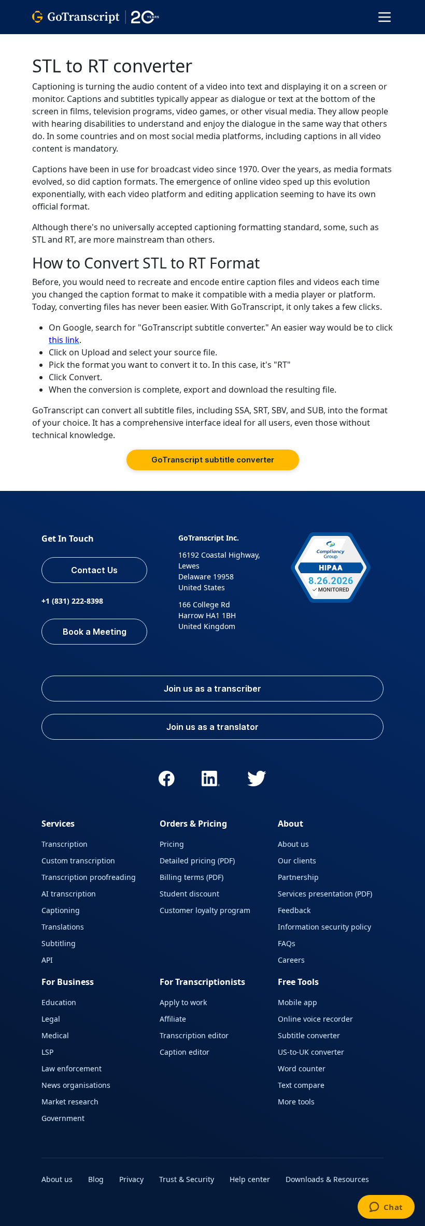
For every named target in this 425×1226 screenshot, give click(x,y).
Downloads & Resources (327, 1179)
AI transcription (68, 894)
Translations (62, 927)
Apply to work (183, 1002)
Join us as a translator (212, 727)
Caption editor (184, 1052)
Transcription (64, 844)
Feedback (294, 910)
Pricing (172, 844)
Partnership (298, 877)
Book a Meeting (94, 631)
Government (62, 1118)
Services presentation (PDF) (325, 894)
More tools (296, 1102)
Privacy (131, 1179)
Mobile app (297, 1002)
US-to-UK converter (311, 1052)
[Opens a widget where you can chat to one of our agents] (386, 1208)
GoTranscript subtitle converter (212, 460)
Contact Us (94, 570)
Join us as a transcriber (212, 688)
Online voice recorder (315, 1019)
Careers (291, 960)
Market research (69, 1102)
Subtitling (58, 943)
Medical (55, 1035)
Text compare (301, 1085)
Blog (96, 1179)
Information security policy (324, 927)
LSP (47, 1052)
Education (58, 1002)
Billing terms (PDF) (191, 877)
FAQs (286, 943)
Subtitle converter (309, 1035)
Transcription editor (194, 1035)
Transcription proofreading (88, 877)
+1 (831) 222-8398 (72, 601)
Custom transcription (78, 860)
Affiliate (173, 1019)
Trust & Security (186, 1179)
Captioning (60, 910)
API (47, 960)
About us (293, 844)
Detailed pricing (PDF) (197, 860)
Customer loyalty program (205, 910)
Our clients (297, 860)
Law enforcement (71, 1068)
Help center (250, 1179)
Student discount (189, 894)
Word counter (301, 1068)
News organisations (75, 1085)
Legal (50, 1019)
